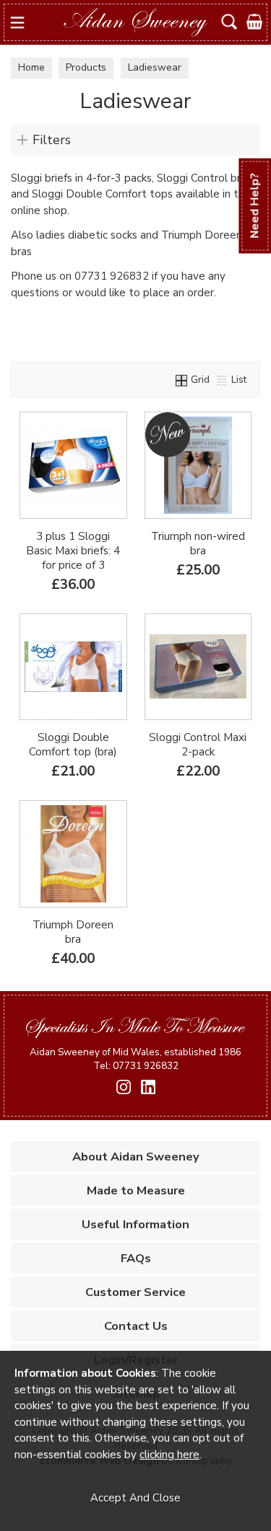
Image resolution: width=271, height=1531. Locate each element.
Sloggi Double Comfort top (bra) (73, 744)
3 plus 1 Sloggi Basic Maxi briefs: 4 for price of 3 (73, 550)
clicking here (169, 1454)
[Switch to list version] (222, 379)
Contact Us (136, 1326)
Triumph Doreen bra (73, 932)
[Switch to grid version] (182, 379)
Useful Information (135, 1224)
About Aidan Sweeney (135, 1156)
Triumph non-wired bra (198, 543)
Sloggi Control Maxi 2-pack (197, 744)
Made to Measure (136, 1190)
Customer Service (135, 1292)
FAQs (136, 1258)
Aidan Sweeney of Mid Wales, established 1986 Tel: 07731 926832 (135, 1059)
